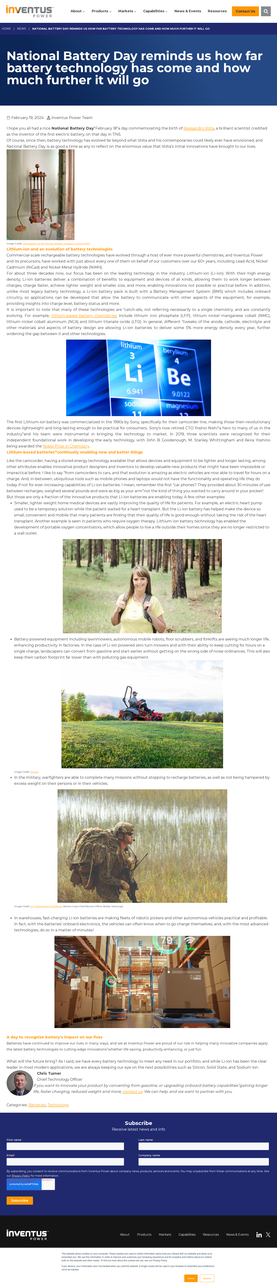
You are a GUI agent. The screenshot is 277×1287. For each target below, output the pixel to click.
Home (6, 28)
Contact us (245, 11)
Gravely (34, 771)
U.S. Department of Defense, (46, 906)
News (21, 28)
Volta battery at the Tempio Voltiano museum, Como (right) (56, 243)
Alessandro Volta (199, 128)
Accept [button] (190, 1278)
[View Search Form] (266, 11)
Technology (58, 1105)
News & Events (187, 11)
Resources (217, 11)
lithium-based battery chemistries (84, 315)
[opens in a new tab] (138, 194)
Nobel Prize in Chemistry (66, 446)
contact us (132, 1091)
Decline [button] (207, 1278)
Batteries (37, 1105)
